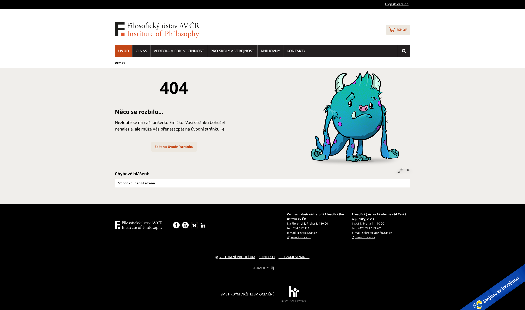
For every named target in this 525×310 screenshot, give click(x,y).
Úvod (123, 50)
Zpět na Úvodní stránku (174, 146)
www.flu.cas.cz (365, 237)
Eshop (401, 29)
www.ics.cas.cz (301, 237)
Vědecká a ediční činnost (179, 50)
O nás (141, 50)
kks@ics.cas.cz (307, 233)
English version (397, 4)
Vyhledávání (404, 51)
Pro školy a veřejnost (232, 50)
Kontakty (296, 50)
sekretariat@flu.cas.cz (377, 233)
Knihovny (270, 50)
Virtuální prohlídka (237, 257)
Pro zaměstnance (293, 257)
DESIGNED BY (260, 268)
